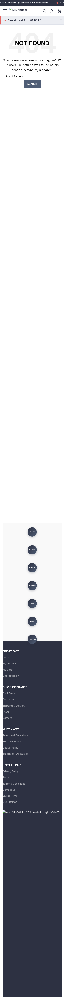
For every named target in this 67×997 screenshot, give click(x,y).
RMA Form (9, 693)
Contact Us (9, 789)
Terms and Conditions (15, 735)
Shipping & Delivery (14, 705)
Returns (7, 777)
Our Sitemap (10, 801)
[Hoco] (32, 603)
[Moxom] (32, 550)
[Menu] (5, 11)
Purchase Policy (12, 741)
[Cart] (59, 11)
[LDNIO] (32, 568)
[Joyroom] (32, 586)
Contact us (9, 699)
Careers (7, 717)
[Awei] (32, 621)
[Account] (51, 11)
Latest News (10, 795)
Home (6, 657)
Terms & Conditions (14, 783)
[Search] (44, 11)
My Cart (7, 669)
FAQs (6, 711)
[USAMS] (32, 532)
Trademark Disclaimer (15, 753)
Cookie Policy (10, 747)
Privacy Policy (10, 771)
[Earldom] (32, 639)
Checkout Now (11, 675)
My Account (9, 663)
